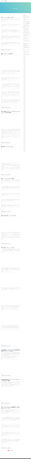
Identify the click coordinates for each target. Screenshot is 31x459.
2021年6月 (24, 124)
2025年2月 (24, 73)
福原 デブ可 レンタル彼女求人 (7, 53)
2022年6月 (24, 110)
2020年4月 (24, 140)
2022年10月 (24, 105)
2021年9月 (24, 120)
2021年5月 (24, 125)
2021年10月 (24, 119)
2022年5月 (24, 111)
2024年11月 (24, 76)
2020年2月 (24, 142)
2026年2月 (24, 59)
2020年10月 (24, 133)
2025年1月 (24, 74)
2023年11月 (24, 90)
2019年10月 (24, 147)
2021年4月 (24, 126)
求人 (1, 16)
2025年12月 (24, 61)
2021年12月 (24, 117)
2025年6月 (24, 68)
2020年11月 (24, 132)
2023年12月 (24, 89)
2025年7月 (24, 67)
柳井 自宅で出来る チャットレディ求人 (8, 215)
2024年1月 (24, 88)
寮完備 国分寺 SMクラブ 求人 (26, 25)
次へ (12, 450)
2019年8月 (24, 149)
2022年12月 (24, 103)
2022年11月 (24, 104)
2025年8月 (24, 66)
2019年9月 (24, 148)
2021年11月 (24, 118)
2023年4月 (24, 98)
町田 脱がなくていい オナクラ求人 (7, 247)
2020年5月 (24, 139)
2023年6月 (24, 96)
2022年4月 (24, 112)
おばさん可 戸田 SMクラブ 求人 (26, 34)
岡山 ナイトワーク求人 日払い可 (7, 17)
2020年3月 (24, 141)
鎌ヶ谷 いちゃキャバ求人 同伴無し (7, 178)
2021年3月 (24, 127)
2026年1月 (24, 60)
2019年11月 (24, 146)
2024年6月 (24, 82)
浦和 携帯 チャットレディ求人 (7, 146)
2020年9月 (24, 134)
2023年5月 (24, 97)
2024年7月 (24, 81)
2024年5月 (24, 83)
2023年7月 (24, 95)
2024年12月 (24, 75)
